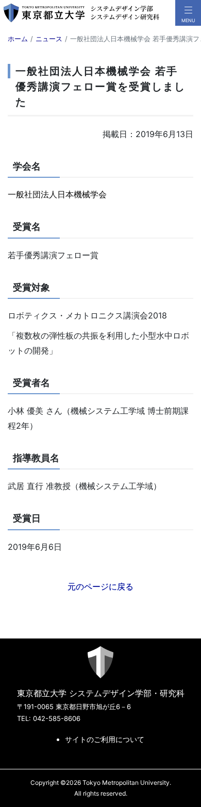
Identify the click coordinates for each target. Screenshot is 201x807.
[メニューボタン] (188, 13)
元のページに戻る (100, 586)
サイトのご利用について (104, 739)
